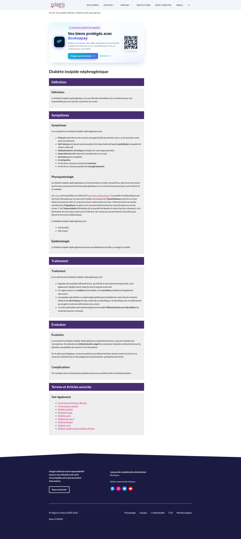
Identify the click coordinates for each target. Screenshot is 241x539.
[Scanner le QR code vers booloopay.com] (131, 42)
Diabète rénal (64, 425)
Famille (179, 5)
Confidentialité (158, 512)
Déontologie (130, 512)
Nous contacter (59, 489)
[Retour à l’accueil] (58, 5)
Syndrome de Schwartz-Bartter (72, 403)
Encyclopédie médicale (65, 13)
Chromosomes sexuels (68, 406)
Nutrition (108, 5)
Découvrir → (105, 56)
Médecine (125, 5)
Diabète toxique (65, 422)
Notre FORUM (56, 519)
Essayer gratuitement (81, 56)
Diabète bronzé (65, 412)
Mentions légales (184, 512)
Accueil (52, 13)
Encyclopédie (93, 5)
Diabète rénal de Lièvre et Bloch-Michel (76, 428)
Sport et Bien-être (163, 5)
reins (57, 195)
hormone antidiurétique (99, 195)
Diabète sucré (64, 415)
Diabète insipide (65, 409)
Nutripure (114, 475)
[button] (188, 5)
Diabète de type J (66, 419)
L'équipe (143, 512)
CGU (170, 512)
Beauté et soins (143, 5)
